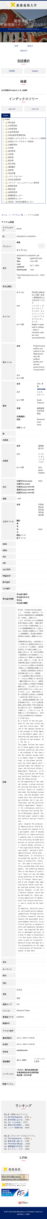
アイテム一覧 (17, 214)
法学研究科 (12, 129)
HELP (30, 46)
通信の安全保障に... (16, 1124)
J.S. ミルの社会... (15, 1122)
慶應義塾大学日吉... (16, 1146)
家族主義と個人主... (16, 1141)
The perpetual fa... (15, 1138)
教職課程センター (15, 195)
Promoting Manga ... (16, 1143)
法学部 (11, 154)
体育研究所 (12, 192)
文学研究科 (12, 126)
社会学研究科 (13, 132)
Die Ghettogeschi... (16, 1117)
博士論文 (11, 122)
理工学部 (11, 164)
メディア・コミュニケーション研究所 (23, 183)
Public (5, 115)
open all (12, 109)
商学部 (11, 157)
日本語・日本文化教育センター (21, 202)
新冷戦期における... (16, 1119)
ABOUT (23, 51)
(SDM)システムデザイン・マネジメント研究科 (27, 138)
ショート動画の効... (16, 1127)
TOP (16, 46)
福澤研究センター (15, 199)
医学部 (11, 160)
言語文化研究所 (14, 180)
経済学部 (11, 151)
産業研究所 (12, 186)
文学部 (11, 148)
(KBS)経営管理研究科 (17, 135)
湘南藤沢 (11, 167)
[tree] (23, 160)
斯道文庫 (11, 189)
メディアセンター (15, 176)
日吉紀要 (11, 173)
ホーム (4, 214)
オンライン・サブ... (16, 1149)
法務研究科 (12, 145)
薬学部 (11, 170)
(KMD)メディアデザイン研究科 (21, 141)
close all (35, 109)
